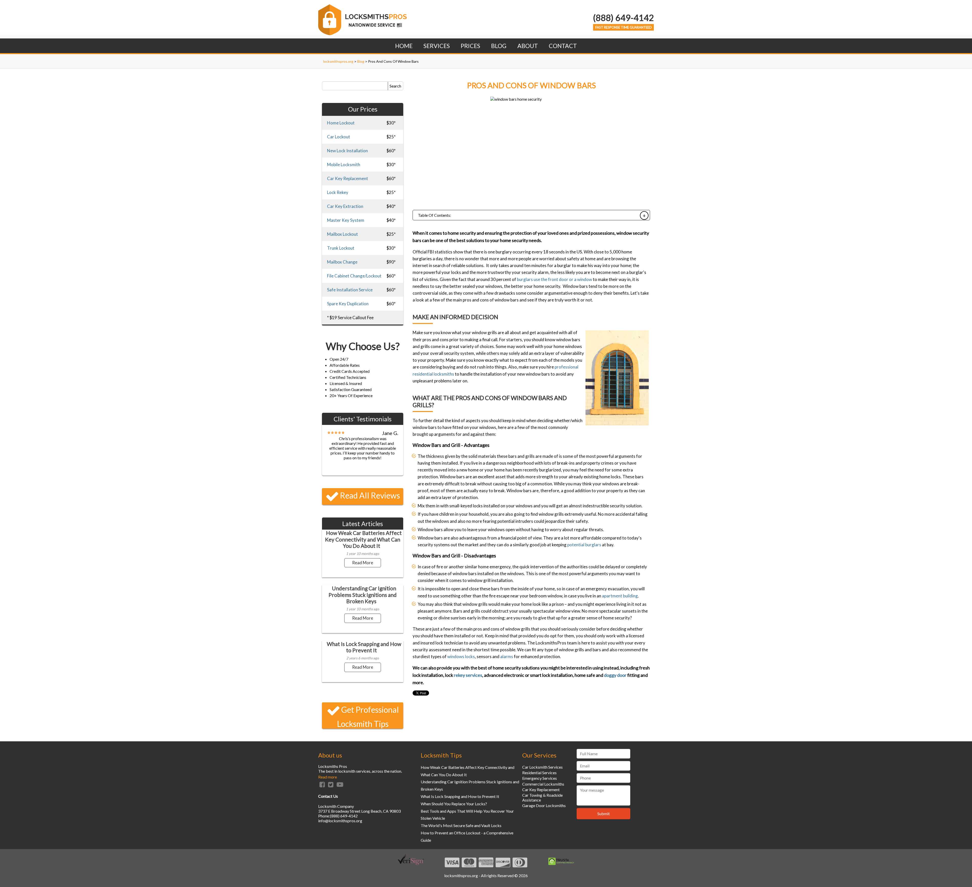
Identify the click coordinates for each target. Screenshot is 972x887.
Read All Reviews (370, 495)
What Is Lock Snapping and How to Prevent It (364, 647)
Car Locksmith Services (542, 767)
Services (436, 45)
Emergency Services (539, 778)
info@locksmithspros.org (340, 820)
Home (404, 45)
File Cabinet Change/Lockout (354, 275)
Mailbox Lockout (342, 234)
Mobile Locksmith (343, 164)
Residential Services (539, 772)
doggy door (615, 675)
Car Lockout (338, 136)
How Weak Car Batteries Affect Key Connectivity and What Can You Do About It (363, 539)
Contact (563, 45)
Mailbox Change (342, 262)
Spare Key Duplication (348, 303)
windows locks (461, 656)
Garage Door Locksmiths (544, 805)
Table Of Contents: (434, 215)
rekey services (468, 675)
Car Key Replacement (347, 178)
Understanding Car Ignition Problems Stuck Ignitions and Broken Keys (363, 594)
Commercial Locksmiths (543, 784)
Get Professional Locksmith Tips (368, 717)
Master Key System (345, 220)
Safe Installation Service (350, 289)
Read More (362, 562)
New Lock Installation (347, 150)
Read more (327, 776)
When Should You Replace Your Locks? (454, 803)
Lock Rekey (337, 192)
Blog (499, 45)
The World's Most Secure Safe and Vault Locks (461, 825)
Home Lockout (341, 122)
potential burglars (584, 544)
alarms (506, 656)
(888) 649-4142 (623, 17)
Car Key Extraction (345, 206)
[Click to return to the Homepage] (362, 33)
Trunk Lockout (340, 248)
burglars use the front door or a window (554, 279)
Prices (470, 45)
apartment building (620, 595)
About (527, 45)
